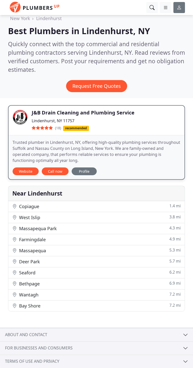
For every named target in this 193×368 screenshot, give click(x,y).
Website (25, 171)
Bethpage (99, 283)
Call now (55, 171)
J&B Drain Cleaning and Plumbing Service (83, 112)
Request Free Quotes (96, 86)
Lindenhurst (49, 18)
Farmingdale (99, 239)
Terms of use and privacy (32, 361)
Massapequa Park (99, 228)
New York (20, 18)
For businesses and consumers (39, 348)
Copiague (99, 206)
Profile (84, 171)
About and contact (26, 334)
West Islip (99, 217)
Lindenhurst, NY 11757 (53, 121)
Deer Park (99, 261)
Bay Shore (99, 305)
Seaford (99, 272)
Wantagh (99, 294)
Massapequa (99, 250)
